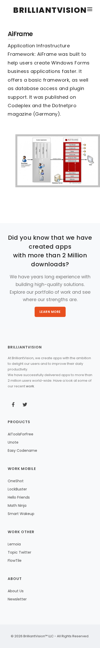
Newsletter (17, 599)
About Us (16, 591)
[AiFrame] (57, 160)
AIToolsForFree (20, 434)
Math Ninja (17, 505)
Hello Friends (19, 497)
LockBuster (17, 489)
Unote (13, 442)
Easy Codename (22, 450)
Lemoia (14, 544)
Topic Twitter (19, 552)
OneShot (16, 481)
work (30, 386)
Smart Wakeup (21, 513)
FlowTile (15, 560)
